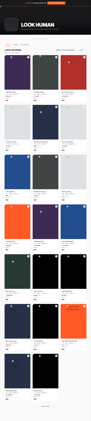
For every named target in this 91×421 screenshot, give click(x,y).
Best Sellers (25, 44)
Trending (15, 44)
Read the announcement (56, 3)
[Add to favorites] (28, 57)
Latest (8, 44)
